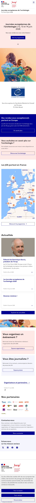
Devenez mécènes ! (10, 296)
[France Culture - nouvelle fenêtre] (3, 409)
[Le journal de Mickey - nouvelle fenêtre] (20, 405)
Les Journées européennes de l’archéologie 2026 (13, 280)
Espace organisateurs (18, 348)
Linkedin (7, 447)
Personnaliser (18, 500)
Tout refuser (18, 495)
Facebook (12, 447)
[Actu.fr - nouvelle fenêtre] (9, 402)
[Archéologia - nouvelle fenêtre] (15, 402)
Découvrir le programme (17, 224)
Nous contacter (18, 433)
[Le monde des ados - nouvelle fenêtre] (15, 405)
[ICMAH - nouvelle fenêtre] (26, 409)
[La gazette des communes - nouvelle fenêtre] (9, 405)
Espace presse (18, 370)
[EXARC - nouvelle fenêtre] (3, 413)
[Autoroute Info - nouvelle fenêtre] (3, 405)
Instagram (17, 447)
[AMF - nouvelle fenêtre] (3, 402)
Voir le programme (18, 38)
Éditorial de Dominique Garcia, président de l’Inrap (14, 260)
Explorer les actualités (18, 313)
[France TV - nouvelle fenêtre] (9, 409)
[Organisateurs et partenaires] (5, 390)
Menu (33, 2)
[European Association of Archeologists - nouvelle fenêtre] (20, 409)
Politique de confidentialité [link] (7, 502)
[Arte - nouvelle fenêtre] (26, 402)
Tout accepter (18, 491)
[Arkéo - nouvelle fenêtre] (20, 402)
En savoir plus (18, 131)
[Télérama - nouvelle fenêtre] (15, 409)
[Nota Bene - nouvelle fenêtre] (26, 405)
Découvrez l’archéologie (18, 153)
